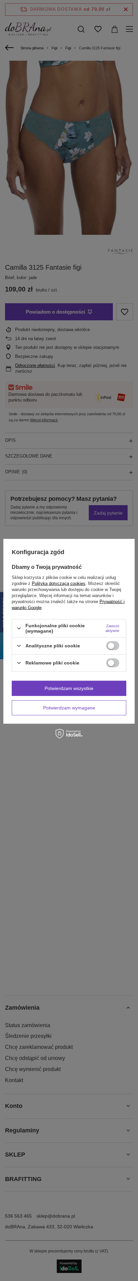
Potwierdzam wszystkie (69, 688)
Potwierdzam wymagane (69, 707)
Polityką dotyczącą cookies (58, 583)
